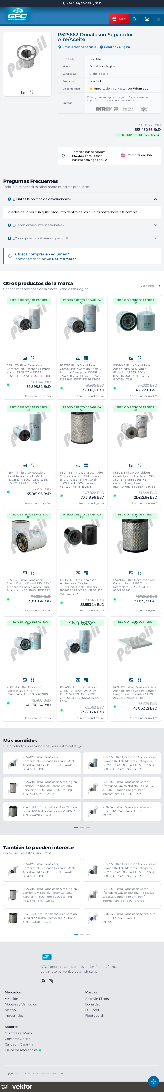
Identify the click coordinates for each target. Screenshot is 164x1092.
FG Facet (92, 1010)
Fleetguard (94, 1015)
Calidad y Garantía (19, 1044)
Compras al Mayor (19, 1033)
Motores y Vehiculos (21, 1004)
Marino (10, 1010)
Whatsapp (140, 88)
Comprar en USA (140, 155)
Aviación (11, 999)
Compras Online (17, 1039)
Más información (64, 259)
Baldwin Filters (97, 999)
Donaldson (94, 1004)
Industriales (14, 1015)
